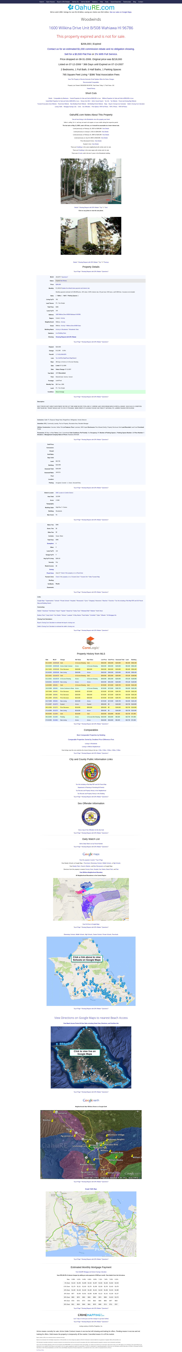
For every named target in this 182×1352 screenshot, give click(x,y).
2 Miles (104, 750)
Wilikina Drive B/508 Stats (73, 325)
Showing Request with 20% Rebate (89, 207)
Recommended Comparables (91, 82)
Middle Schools (107, 863)
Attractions (98, 600)
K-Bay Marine (77, 615)
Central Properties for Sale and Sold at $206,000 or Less (85, 98)
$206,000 (58, 284)
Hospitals (73, 600)
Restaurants (80, 600)
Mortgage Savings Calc (70, 106)
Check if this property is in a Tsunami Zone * (68, 577)
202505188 (56, 663)
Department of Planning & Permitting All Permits (91, 787)
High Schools (116, 863)
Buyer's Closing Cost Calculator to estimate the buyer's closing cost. (56, 622)
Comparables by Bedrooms (61, 98)
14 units (80, 153)
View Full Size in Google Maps (91, 924)
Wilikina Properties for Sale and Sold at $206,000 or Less (118, 98)
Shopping (91, 600)
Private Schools (64, 600)
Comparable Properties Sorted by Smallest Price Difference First (91, 739)
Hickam (64, 615)
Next (106, 207)
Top (101, 207)
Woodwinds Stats (74, 329)
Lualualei (69, 615)
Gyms (86, 600)
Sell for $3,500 (85, 2)
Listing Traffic (58, 106)
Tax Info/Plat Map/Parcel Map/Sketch (66, 358)
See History (63, 280)
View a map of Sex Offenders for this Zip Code (91, 830)
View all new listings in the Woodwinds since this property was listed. (91, 119)
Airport (58, 611)
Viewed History (91, 88)
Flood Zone (50, 573)
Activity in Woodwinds (62, 329)
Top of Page (77, 271)
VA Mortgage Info (111, 615)
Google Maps (41, 600)
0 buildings (79, 147)
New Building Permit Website (78, 104)
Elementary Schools (96, 863)
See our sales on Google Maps (120, 12)
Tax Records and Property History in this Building (91, 793)
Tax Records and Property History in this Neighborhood (91, 790)
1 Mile (100, 750)
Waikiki (39, 611)
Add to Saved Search (97, 101)
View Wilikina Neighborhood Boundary (91, 872)
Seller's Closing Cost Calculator (136, 104)
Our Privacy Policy (40, 1350)
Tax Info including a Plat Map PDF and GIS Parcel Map (91, 784)
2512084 (55, 713)
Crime (79, 106)
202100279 (56, 675)
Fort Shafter (57, 615)
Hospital (96, 869)
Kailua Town (76, 611)
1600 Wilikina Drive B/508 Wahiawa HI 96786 (68, 314)
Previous (106, 262)
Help (101, 2)
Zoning (51, 569)
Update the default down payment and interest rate (76, 288)
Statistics (95, 2)
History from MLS (85, 101)
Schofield (92, 615)
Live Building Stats (61, 333)
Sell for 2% (75, 2)
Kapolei (63, 611)
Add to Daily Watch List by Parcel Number (91, 843)
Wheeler (103, 615)
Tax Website (114, 101)
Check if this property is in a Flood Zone (72, 573)
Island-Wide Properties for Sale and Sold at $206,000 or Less (62, 101)
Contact (140, 2)
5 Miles (118, 750)
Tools (106, 2)
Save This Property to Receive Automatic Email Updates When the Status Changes (91, 79)
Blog (134, 2)
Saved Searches (116, 2)
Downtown (45, 611)
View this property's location (87, 860)
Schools (57, 600)
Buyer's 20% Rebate (63, 2)
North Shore (99, 611)
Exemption (50, 543)
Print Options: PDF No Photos (100, 106)
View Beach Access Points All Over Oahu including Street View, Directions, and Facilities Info (91, 1023)
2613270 (55, 704)
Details (50, 98)
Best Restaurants (98, 866)
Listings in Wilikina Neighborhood (91, 746)
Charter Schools (97, 934)
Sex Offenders (86, 106)
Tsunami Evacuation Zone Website (47, 104)
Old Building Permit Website (95, 104)
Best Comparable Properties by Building (91, 735)
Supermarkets (50, 600)
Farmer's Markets (85, 866)
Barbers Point (41, 615)
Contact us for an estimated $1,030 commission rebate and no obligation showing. (91, 49)
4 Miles (114, 750)
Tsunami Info (84, 577)
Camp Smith (49, 615)
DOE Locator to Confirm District (64, 492)
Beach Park (109, 869)
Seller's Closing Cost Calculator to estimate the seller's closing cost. (56, 626)
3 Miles (109, 750)
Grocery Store (89, 869)
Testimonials (127, 2)
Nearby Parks (76, 866)
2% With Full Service (106, 54)
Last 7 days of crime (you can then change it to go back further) (91, 1318)
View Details (105, 128)
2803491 (55, 685)
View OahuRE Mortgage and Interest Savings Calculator (91, 1272)
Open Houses (50, 2)
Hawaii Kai (69, 611)
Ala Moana (52, 611)
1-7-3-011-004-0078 (61, 354)
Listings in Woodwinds (91, 743)
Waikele (93, 611)
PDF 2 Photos (113, 106)
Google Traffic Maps (91, 1189)
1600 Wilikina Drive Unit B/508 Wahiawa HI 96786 (91, 27)
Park (117, 869)
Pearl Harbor (85, 615)
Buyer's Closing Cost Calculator (117, 104)
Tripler (98, 615)
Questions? (105, 271)
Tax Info (107, 101)
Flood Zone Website (63, 104)
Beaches (105, 600)
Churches (111, 600)
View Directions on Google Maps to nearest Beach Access (91, 1018)
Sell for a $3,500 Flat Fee (77, 54)
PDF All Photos (123, 106)
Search (41, 2)
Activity (63, 318)
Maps (105, 104)
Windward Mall (85, 611)
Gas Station (102, 869)
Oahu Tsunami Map (94, 577)
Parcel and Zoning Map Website (127, 101)
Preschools (87, 863)
